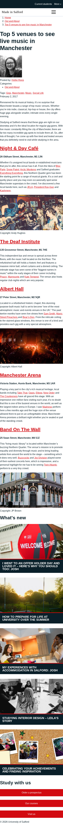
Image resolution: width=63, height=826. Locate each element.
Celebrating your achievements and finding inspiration (29, 770)
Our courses (31, 803)
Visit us (31, 814)
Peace (3, 277)
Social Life (38, 93)
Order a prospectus (31, 792)
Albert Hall (12, 288)
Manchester (18, 93)
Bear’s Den (28, 317)
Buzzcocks (23, 458)
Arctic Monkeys (28, 169)
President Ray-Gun (44, 187)
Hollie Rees (18, 80)
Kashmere (5, 190)
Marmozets (13, 277)
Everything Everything (11, 173)
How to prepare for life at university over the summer (25, 618)
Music (28, 93)
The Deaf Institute (20, 241)
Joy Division (40, 458)
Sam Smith (49, 313)
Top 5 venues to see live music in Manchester (28, 24)
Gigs (8, 93)
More (56, 4)
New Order (49, 393)
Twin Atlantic (50, 465)
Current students (43, 4)
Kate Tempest (31, 277)
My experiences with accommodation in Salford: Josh (30, 669)
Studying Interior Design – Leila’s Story (30, 719)
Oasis (32, 393)
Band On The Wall (20, 429)
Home (8, 17)
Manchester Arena (20, 375)
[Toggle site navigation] (54, 12)
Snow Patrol (12, 169)
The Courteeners (9, 396)
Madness (47, 407)
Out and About (12, 21)
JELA (30, 187)
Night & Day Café (19, 148)
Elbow (39, 393)
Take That (22, 393)
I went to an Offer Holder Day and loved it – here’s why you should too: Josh (31, 566)
